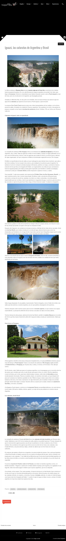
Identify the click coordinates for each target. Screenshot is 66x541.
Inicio (34, 525)
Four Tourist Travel (16, 105)
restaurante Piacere (33, 387)
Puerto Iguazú (41, 488)
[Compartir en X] (12, 493)
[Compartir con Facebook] (14, 493)
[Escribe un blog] (11, 493)
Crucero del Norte (24, 439)
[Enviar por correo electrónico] (9, 493)
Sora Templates (61, 538)
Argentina (61, 44)
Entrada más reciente (6, 525)
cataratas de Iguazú (46, 151)
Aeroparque (12, 94)
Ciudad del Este (31, 488)
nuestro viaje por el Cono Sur (36, 90)
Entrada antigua (61, 525)
